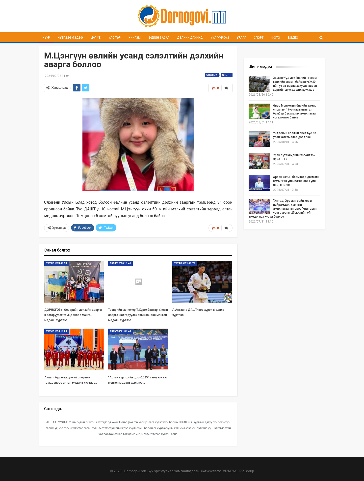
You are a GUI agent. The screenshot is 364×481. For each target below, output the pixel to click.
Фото (275, 37)
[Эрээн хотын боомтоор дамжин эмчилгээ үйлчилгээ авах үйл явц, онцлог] (259, 183)
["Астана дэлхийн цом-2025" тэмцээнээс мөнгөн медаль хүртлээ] (138, 349)
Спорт (258, 37)
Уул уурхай (219, 37)
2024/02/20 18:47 (120, 263)
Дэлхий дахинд (190, 37)
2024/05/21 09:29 (184, 263)
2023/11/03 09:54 (56, 263)
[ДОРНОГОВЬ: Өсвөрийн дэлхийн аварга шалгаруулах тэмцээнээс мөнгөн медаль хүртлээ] (74, 282)
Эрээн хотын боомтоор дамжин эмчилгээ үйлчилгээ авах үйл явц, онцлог (296, 181)
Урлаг (241, 37)
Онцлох (211, 75)
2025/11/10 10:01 (56, 331)
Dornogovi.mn (135, 471)
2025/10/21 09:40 (120, 331)
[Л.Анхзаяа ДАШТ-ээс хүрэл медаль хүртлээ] (202, 282)
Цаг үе (96, 37)
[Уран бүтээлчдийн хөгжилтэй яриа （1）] (259, 161)
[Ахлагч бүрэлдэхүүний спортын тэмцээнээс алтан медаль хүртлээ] (74, 349)
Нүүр (46, 37)
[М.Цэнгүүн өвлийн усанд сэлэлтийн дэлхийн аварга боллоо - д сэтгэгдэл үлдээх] (227, 88)
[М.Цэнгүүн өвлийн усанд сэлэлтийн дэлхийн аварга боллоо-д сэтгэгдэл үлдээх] (227, 228)
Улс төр (114, 37)
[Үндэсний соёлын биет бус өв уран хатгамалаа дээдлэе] (259, 139)
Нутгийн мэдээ (70, 37)
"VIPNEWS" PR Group (238, 471)
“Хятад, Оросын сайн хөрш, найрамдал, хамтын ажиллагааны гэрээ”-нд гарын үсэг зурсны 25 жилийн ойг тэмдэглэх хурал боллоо (283, 208)
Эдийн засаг (159, 37)
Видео (293, 37)
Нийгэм (135, 37)
